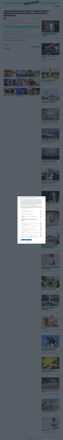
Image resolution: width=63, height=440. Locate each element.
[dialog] (31, 220)
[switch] (40, 211)
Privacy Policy (35, 242)
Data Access (31, 242)
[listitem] (31, 210)
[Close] (44, 197)
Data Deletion (27, 242)
